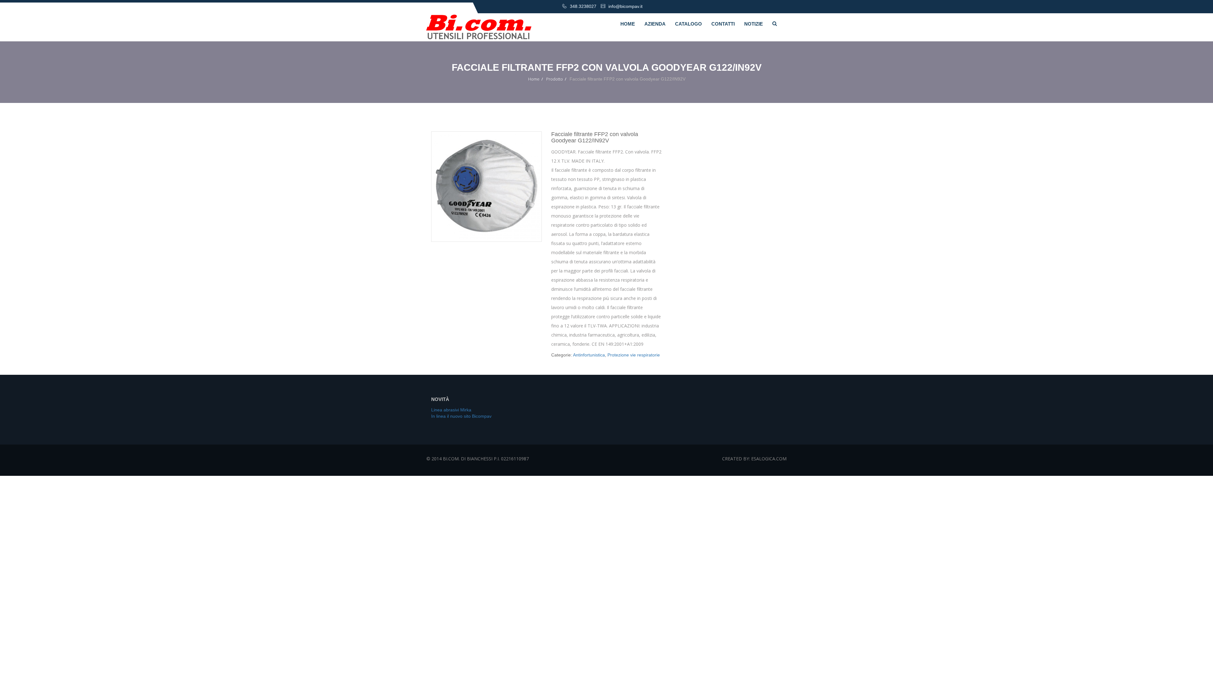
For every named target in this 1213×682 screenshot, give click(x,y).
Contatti (723, 24)
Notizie (753, 24)
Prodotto (554, 79)
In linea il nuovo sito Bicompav (461, 416)
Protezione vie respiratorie (633, 354)
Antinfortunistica (589, 354)
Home (627, 24)
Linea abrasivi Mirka (451, 409)
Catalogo (688, 24)
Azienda (655, 24)
